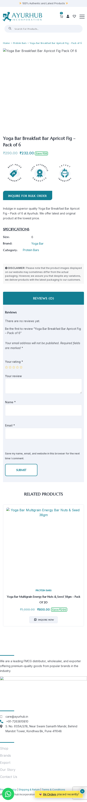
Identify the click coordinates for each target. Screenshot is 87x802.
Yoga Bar (37, 243)
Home (6, 43)
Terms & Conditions (53, 789)
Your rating (14, 361)
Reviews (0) (43, 298)
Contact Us (8, 777)
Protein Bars (20, 43)
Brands (5, 755)
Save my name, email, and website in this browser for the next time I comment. (42, 456)
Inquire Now (46, 619)
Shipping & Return (29, 789)
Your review (14, 376)
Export (5, 763)
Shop (4, 748)
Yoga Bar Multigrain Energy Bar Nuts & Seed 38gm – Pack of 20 (43, 599)
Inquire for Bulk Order (27, 196)
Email (10, 425)
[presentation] (7, 568)
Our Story (7, 770)
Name (10, 402)
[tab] (43, 298)
